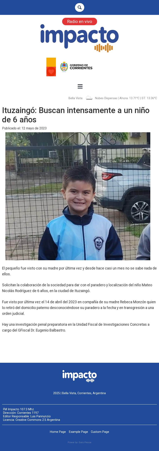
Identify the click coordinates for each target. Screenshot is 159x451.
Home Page (58, 432)
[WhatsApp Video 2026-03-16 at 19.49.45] (79, 67)
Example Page (78, 432)
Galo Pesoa (85, 442)
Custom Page (100, 432)
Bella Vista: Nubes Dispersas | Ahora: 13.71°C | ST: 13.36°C (113, 98)
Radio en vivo (79, 21)
